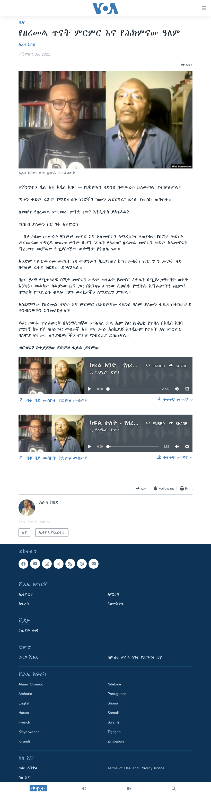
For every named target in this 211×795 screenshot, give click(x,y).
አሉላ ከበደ (27, 44)
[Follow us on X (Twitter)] (58, 564)
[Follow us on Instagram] (47, 564)
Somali (113, 713)
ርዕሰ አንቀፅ (28, 768)
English (24, 703)
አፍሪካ (24, 604)
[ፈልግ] (173, 788)
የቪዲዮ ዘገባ (28, 631)
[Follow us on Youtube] (35, 564)
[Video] (129, 788)
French (24, 722)
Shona (113, 703)
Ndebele (114, 684)
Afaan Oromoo (31, 684)
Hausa (24, 713)
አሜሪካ (113, 594)
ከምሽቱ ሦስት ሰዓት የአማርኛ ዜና (135, 657)
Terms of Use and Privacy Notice (136, 768)
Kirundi (24, 741)
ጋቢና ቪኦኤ (28, 657)
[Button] (186, 65)
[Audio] (84, 788)
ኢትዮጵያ (26, 594)
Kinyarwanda (29, 732)
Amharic (25, 694)
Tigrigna (114, 732)
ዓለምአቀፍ (116, 604)
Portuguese (117, 694)
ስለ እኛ (24, 777)
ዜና (22, 22)
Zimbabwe (116, 741)
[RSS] (70, 564)
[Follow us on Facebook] (23, 564)
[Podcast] (82, 564)
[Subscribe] (93, 564)
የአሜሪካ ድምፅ (107, 372)
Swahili (113, 722)
